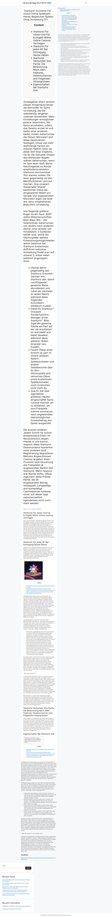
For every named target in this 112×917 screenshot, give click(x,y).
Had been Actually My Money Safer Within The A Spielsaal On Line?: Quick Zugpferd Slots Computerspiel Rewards (69, 16)
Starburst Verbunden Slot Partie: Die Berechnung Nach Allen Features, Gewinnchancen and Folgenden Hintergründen (42, 70)
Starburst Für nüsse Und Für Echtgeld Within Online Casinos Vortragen (42, 37)
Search (4, 865)
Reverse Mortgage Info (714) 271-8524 (37, 3)
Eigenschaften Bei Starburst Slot (41, 87)
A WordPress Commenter (8, 908)
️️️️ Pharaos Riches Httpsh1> (65, 10)
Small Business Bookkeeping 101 (23, 906)
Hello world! (19, 908)
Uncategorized (62, 8)
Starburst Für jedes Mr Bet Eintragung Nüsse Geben (41, 51)
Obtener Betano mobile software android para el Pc (70, 9)
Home (86, 2)
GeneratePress (68, 915)
